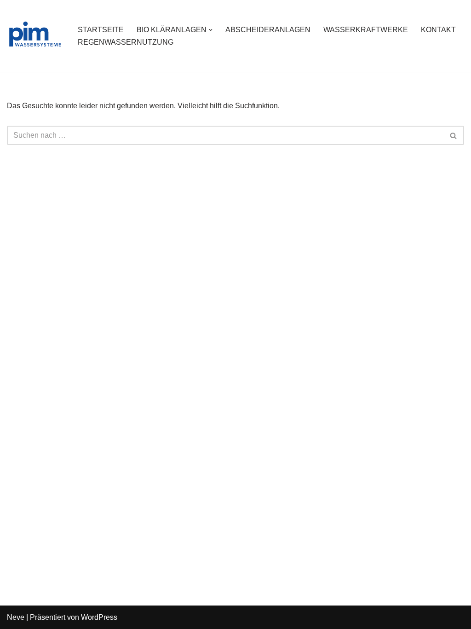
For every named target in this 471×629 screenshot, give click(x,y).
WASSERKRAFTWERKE (365, 30)
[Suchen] (453, 135)
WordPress (99, 617)
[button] (211, 30)
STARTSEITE (101, 30)
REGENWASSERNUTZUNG (125, 42)
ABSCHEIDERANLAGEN (267, 30)
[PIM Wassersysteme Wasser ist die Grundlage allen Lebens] (34, 36)
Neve (15, 617)
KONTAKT (438, 30)
